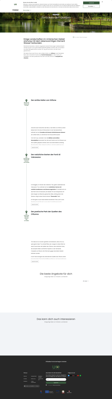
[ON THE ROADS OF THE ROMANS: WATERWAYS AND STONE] (67, 298)
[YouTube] (78, 375)
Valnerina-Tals (50, 184)
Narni (60, 130)
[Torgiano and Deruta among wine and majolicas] (85, 338)
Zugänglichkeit (33, 376)
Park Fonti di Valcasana (39, 191)
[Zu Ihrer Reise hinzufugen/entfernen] (30, 284)
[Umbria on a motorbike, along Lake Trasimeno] (74, 338)
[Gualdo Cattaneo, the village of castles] (28, 338)
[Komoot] (80, 375)
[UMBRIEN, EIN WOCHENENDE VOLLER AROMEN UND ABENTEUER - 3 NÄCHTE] (92, 298)
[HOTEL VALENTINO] (78, 298)
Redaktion (25, 381)
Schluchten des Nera (43, 127)
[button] (33, 382)
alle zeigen (85, 281)
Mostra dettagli (26, 10)
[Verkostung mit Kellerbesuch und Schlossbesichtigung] (52, 298)
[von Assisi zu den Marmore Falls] (105, 298)
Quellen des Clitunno (48, 246)
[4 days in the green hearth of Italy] (27, 298)
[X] (71, 375)
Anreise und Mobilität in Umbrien (32, 386)
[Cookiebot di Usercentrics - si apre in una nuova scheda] (15, 10)
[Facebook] (68, 375)
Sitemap (25, 376)
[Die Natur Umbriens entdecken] (37, 298)
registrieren (56, 382)
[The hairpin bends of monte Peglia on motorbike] (52, 338)
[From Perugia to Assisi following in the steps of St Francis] (63, 338)
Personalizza (90, 6)
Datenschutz (33, 378)
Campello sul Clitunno (36, 251)
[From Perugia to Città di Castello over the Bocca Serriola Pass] (39, 338)
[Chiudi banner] (102, 1)
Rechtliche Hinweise (40, 377)
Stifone (60, 127)
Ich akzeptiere (54, 385)
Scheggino (35, 184)
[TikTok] (75, 375)
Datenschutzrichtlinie (56, 385)
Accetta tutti (91, 2)
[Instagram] (73, 375)
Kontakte (25, 378)
